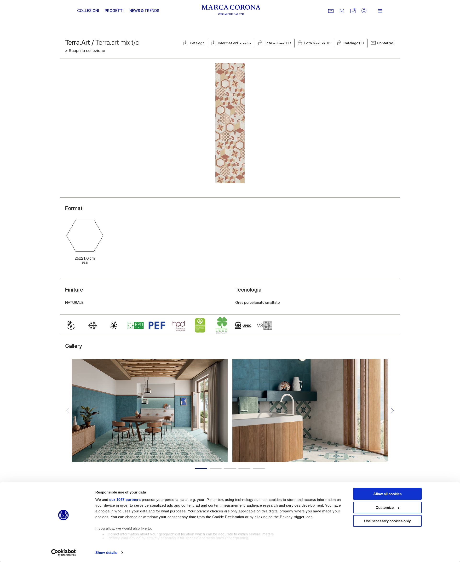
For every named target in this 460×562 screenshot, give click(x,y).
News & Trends (144, 10)
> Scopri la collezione (85, 50)
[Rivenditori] (352, 11)
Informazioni (234, 43)
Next (392, 411)
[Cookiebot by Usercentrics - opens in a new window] (64, 552)
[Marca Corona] (231, 11)
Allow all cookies (387, 494)
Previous (68, 411)
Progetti (114, 10)
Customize (385, 507)
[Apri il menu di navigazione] (380, 10)
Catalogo (197, 43)
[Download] (341, 11)
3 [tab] (230, 468)
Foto (277, 43)
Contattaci (385, 43)
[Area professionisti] (363, 11)
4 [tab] (244, 468)
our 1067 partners (125, 500)
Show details (106, 553)
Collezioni (88, 10)
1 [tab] (201, 468)
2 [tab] (216, 468)
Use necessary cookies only (387, 521)
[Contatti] (330, 10)
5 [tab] (259, 468)
